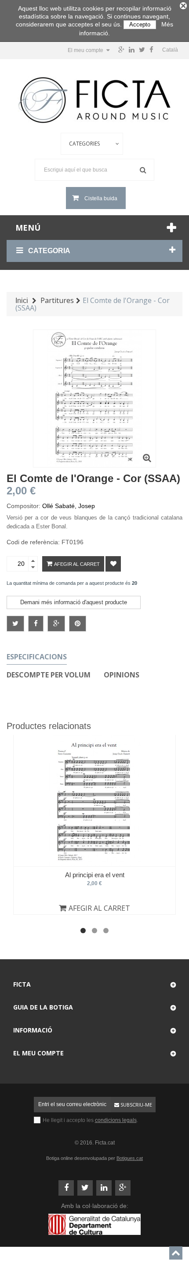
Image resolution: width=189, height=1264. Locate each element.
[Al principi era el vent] (94, 800)
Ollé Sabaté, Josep (68, 505)
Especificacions (37, 657)
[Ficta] (94, 100)
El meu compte (38, 1053)
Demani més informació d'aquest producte (73, 602)
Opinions (121, 675)
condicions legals (116, 1120)
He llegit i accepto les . (90, 1120)
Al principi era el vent (94, 875)
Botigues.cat (129, 1158)
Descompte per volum (49, 675)
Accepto (139, 24)
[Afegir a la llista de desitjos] (113, 564)
